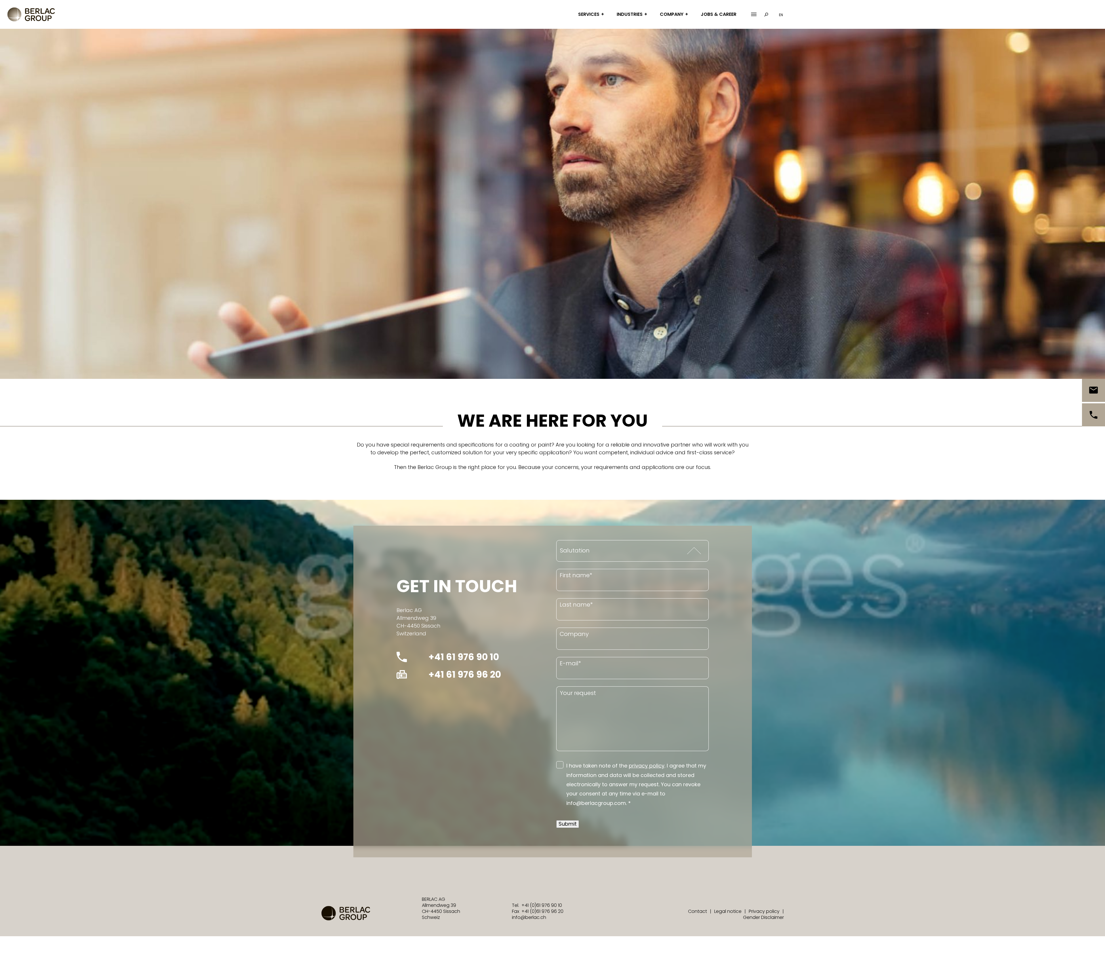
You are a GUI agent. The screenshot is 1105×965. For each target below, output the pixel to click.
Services (588, 14)
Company (671, 14)
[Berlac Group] (31, 14)
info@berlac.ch (529, 917)
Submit (568, 823)
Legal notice (728, 911)
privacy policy (646, 765)
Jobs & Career (718, 14)
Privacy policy (764, 911)
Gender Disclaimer (763, 917)
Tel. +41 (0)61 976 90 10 (537, 905)
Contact (697, 911)
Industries (630, 14)
